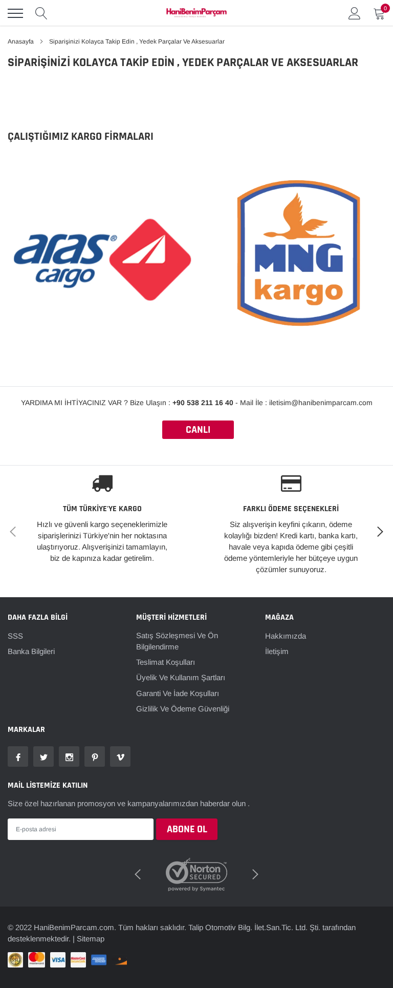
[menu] (15, 13)
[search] (41, 13)
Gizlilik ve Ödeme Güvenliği (182, 708)
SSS (15, 636)
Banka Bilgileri (31, 651)
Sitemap (90, 938)
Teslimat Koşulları (165, 662)
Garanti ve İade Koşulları (177, 693)
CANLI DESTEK (198, 431)
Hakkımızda (285, 636)
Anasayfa (21, 41)
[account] (354, 13)
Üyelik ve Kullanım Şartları (180, 677)
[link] (18, 756)
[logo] (196, 13)
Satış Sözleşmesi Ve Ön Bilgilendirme (177, 641)
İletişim (277, 651)
